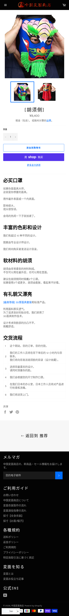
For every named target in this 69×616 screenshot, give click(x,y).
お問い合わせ (11, 495)
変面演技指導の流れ (14, 510)
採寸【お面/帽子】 (14, 520)
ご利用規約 (9, 547)
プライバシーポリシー (16, 552)
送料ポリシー (11, 537)
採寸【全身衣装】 (13, 515)
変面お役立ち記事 (13, 578)
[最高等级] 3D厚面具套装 (17, 302)
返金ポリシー (11, 542)
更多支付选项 (33, 165)
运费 (48, 120)
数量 (5, 129)
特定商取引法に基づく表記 (18, 557)
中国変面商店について (16, 500)
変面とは (8, 573)
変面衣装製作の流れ (14, 505)
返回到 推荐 (36, 436)
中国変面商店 (17, 605)
